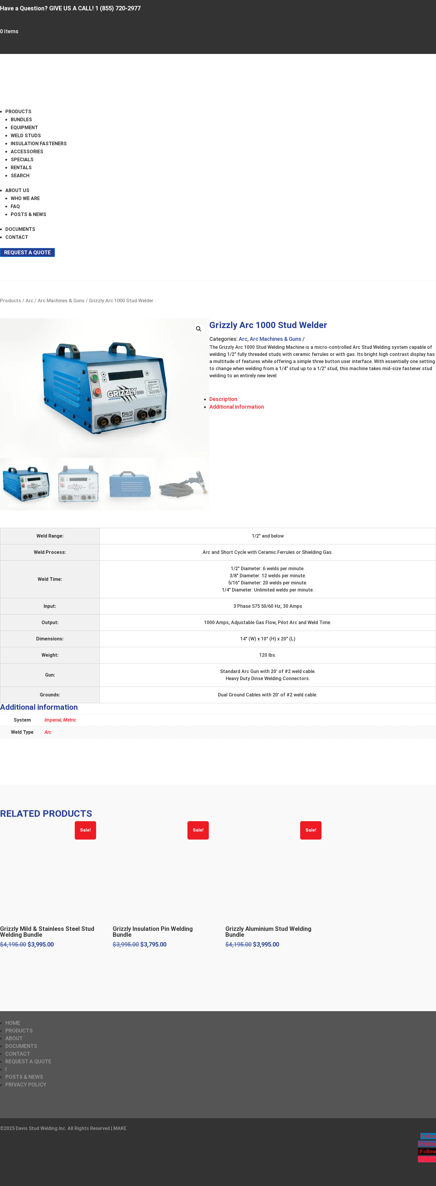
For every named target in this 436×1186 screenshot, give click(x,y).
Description (223, 399)
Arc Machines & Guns (61, 300)
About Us (17, 190)
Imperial (52, 720)
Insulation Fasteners (39, 143)
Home (12, 1023)
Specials (22, 159)
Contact (16, 237)
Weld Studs (26, 135)
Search (20, 175)
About (14, 1038)
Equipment (24, 127)
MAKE (119, 1128)
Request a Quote (27, 252)
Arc (29, 300)
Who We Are (25, 198)
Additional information (236, 407)
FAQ (15, 206)
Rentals (21, 167)
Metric (69, 720)
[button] (198, 329)
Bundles (21, 119)
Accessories (27, 151)
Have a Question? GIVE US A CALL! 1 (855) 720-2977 (70, 8)
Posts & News (28, 214)
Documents (20, 229)
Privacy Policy (26, 1084)
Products (18, 111)
